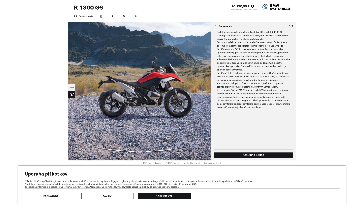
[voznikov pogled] (71, 94)
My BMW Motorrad (173, 163)
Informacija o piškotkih (212, 163)
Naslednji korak (253, 155)
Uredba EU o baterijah (192, 163)
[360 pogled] (71, 87)
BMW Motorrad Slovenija (152, 163)
